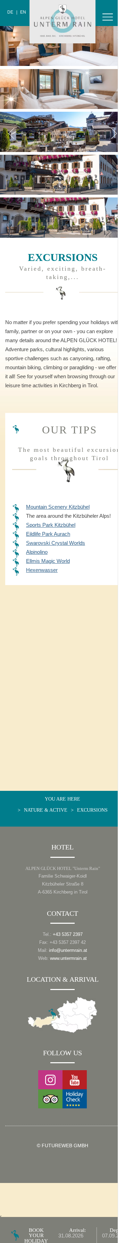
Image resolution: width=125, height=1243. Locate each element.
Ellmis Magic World (48, 561)
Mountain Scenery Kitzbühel (58, 507)
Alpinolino (37, 552)
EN (23, 12)
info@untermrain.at (68, 950)
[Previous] (11, 133)
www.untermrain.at (68, 958)
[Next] (114, 133)
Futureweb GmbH (65, 1145)
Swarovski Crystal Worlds (55, 543)
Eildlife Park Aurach (48, 534)
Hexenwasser (42, 570)
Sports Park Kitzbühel (50, 525)
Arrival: (77, 1230)
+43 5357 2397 (68, 934)
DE (10, 12)
